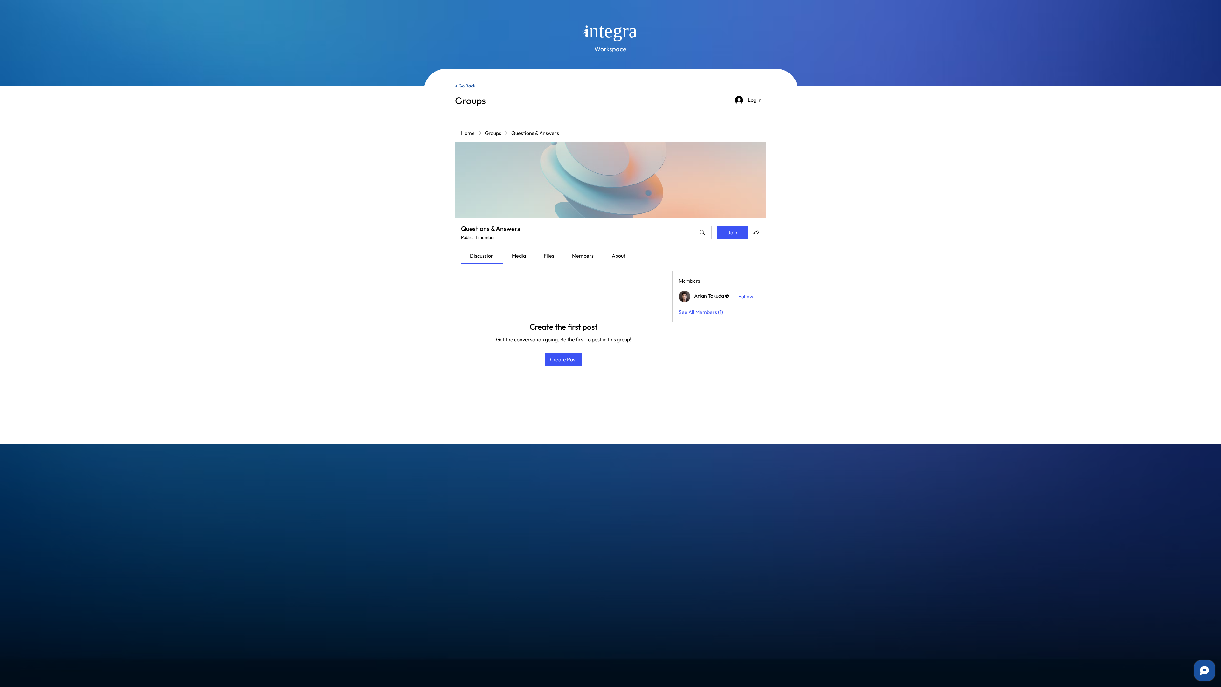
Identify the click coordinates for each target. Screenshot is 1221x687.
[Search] (702, 232)
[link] (482, 256)
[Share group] (756, 232)
